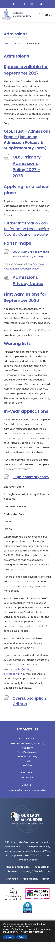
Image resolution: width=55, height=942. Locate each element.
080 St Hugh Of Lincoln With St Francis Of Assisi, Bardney (31, 254)
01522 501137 (27, 777)
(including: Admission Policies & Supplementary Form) (25, 142)
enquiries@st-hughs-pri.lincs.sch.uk (27, 789)
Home (7, 43)
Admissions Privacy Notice (30, 280)
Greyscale (13, 878)
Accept (9, 937)
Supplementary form (31, 478)
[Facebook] (14, 4)
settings (39, 932)
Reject (21, 937)
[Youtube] (23, 4)
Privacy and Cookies (18, 866)
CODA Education (41, 871)
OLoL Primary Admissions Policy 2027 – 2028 (27, 166)
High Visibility (31, 878)
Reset (45, 878)
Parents (18, 43)
